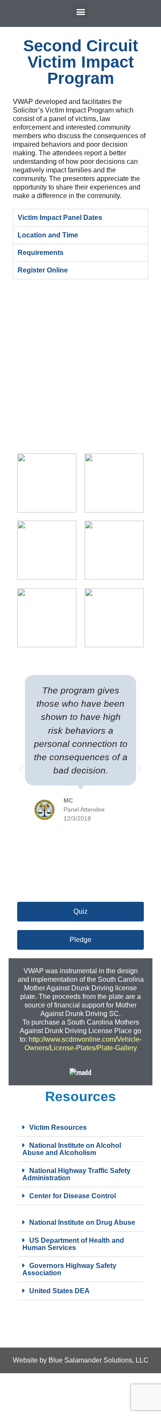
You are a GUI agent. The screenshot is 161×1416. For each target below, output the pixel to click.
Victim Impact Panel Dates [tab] (60, 217)
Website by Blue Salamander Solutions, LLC (81, 1360)
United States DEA (59, 1291)
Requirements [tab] (41, 252)
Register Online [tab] (43, 270)
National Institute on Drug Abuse (82, 1222)
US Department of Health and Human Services (73, 1244)
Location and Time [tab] (48, 235)
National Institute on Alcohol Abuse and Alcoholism (71, 1149)
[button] (80, 11)
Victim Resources (58, 1127)
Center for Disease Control (72, 1196)
